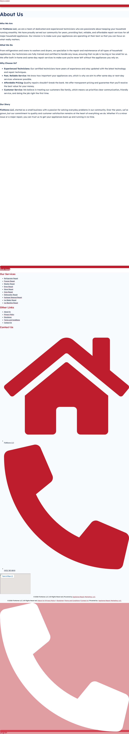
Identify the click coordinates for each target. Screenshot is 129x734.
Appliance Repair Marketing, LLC (84, 597)
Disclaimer (60, 601)
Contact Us (84, 601)
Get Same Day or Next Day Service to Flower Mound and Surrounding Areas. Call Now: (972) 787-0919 (64, 6)
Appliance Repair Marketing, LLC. (109, 601)
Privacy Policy (50, 601)
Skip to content (5, 1)
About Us (41, 601)
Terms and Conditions (72, 601)
